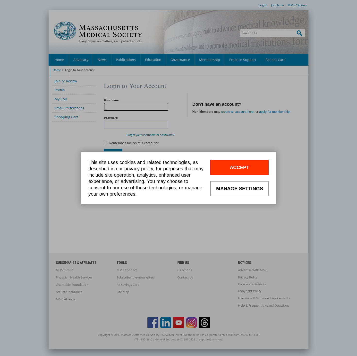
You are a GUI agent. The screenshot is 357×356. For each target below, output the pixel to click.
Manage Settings (239, 188)
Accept (239, 167)
